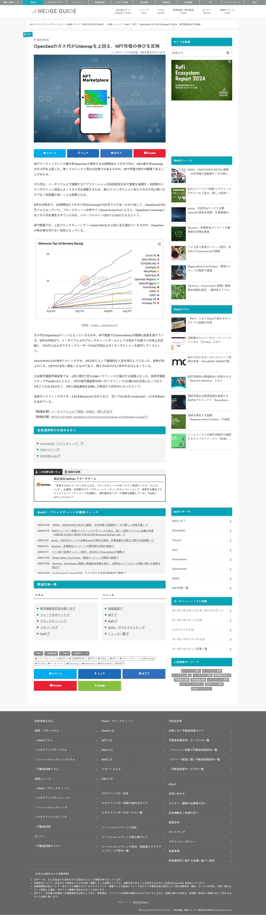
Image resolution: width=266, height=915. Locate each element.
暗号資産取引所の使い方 (56, 608)
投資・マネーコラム (47, 730)
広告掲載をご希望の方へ (184, 813)
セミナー (207, 11)
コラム (160, 11)
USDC (103, 658)
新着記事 (52, 653)
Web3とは (108, 730)
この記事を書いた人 (49, 471)
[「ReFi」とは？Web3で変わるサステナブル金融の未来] (178, 324)
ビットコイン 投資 (212, 670)
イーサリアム (56, 663)
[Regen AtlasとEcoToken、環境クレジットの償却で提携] (178, 272)
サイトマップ (177, 832)
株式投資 (188, 2)
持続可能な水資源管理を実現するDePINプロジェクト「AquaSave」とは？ (209, 398)
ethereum (89, 663)
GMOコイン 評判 (214, 684)
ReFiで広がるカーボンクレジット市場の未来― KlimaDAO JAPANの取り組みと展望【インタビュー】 (210, 359)
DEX (63, 658)
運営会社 (174, 822)
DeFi (43, 634)
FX (210, 2)
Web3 (66, 653)
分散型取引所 (78, 658)
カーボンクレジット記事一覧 (189, 649)
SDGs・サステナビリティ (125, 627)
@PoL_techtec (62, 497)
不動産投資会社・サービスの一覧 (189, 740)
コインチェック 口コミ (192, 684)
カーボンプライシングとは (188, 639)
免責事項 (174, 851)
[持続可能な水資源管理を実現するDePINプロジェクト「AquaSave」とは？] (178, 402)
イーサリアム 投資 (203, 675)
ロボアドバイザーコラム (52, 750)
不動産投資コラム (48, 769)
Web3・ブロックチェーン (53, 788)
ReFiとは (107, 759)
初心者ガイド (123, 11)
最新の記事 (74, 471)
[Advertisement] (201, 128)
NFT (111, 615)
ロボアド (55, 2)
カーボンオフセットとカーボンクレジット (198, 610)
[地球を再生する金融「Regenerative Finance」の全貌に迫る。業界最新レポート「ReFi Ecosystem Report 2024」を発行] (178, 421)
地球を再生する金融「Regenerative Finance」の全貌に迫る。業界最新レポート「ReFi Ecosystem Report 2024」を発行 (210, 418)
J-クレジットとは (183, 629)
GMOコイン (48, 449)
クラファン (78, 2)
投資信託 (166, 2)
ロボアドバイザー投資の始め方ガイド (125, 803)
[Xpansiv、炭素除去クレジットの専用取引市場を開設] (178, 234)
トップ (11, 2)
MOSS (175, 578)
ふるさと (122, 2)
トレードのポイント (53, 615)
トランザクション (46, 658)
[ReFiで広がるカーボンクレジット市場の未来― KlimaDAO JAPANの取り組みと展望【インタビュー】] (178, 363)
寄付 (255, 2)
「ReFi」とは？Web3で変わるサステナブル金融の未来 (209, 320)
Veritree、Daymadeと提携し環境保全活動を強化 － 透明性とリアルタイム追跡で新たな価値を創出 (106, 565)
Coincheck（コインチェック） (60, 443)
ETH (92, 658)
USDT (121, 663)
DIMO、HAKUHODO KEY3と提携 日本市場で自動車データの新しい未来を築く (99, 525)
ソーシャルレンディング (52, 807)
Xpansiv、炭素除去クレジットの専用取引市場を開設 (81, 546)
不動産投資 (100, 2)
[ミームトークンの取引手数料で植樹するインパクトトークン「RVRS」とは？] (178, 441)
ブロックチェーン (51, 621)
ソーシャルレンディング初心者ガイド (125, 837)
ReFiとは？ (179, 521)
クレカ (233, 2)
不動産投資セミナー (49, 846)
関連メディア (227, 11)
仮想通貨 (114, 608)
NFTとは (107, 740)
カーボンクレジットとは (187, 620)
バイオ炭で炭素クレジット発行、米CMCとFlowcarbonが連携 (86, 552)
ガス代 (41, 663)
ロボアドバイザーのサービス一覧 (122, 812)
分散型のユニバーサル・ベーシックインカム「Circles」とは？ (209, 340)
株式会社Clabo (140, 902)
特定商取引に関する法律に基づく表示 (192, 860)
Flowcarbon (179, 559)
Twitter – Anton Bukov (103, 325)
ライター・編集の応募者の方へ (188, 803)
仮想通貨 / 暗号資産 (183, 11)
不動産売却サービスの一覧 (187, 769)
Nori (175, 549)
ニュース (144, 11)
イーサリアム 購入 (182, 675)
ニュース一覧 (116, 634)
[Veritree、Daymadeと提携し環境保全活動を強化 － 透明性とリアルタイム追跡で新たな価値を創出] (178, 292)
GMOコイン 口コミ (201, 688)
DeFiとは (107, 750)
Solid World (179, 569)
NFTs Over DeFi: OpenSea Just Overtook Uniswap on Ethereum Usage (97, 417)
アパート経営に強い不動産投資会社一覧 (195, 759)
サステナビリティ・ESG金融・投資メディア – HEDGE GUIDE (184, 910)
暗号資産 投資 (198, 679)
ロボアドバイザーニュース (53, 798)
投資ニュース (81, 653)
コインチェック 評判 (218, 679)
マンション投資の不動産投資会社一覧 (194, 750)
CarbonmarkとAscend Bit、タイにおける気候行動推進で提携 (87, 573)
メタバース (47, 627)
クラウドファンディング (52, 817)
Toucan (176, 540)
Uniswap (149, 658)
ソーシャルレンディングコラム (56, 759)
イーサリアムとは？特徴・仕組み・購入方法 (80, 411)
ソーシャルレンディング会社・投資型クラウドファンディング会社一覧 (131, 848)
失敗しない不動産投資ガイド (186, 730)
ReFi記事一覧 (180, 588)
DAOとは (107, 778)
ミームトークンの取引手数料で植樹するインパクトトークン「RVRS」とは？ (210, 437)
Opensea (74, 663)
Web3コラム (44, 740)
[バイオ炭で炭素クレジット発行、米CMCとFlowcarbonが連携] (178, 253)
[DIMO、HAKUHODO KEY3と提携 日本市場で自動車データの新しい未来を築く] (178, 176)
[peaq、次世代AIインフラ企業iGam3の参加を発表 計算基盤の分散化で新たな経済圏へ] (178, 214)
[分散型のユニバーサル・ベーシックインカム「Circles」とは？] (178, 344)
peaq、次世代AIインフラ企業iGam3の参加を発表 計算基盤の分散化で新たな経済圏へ (101, 540)
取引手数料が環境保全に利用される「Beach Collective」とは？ (209, 378)
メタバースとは (111, 769)
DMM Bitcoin (48, 456)
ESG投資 (144, 2)
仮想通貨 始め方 (222, 675)
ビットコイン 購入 (191, 670)
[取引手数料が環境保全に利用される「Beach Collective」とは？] (178, 383)
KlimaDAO (178, 530)
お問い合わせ (177, 793)
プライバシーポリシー (182, 841)
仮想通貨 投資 (181, 679)
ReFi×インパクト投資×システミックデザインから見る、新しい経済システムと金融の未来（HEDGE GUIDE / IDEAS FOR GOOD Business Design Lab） (103, 532)
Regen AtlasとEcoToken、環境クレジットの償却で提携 (84, 557)
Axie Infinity (106, 663)
